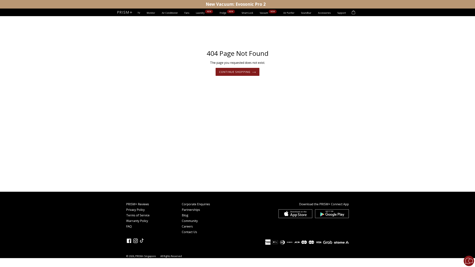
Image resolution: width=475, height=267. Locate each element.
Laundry (200, 12)
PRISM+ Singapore (145, 256)
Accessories (324, 12)
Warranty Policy (137, 221)
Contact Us (189, 232)
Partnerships (191, 210)
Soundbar (306, 12)
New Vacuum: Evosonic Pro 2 (236, 4)
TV (138, 12)
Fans (186, 12)
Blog (185, 215)
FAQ (129, 226)
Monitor (151, 12)
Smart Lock (247, 12)
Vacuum (264, 12)
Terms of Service (138, 215)
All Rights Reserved (171, 256)
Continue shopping (234, 72)
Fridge (223, 12)
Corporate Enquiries (196, 204)
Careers (187, 226)
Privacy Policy (135, 210)
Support (341, 12)
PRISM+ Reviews (137, 204)
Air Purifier (288, 12)
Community (190, 221)
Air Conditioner (170, 12)
